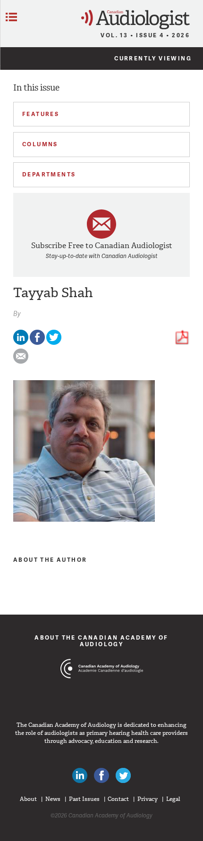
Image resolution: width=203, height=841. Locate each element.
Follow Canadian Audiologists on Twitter (123, 775)
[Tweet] (53, 342)
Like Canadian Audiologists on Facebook (101, 775)
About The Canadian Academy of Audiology (101, 640)
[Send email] (20, 361)
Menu (11, 17)
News (52, 799)
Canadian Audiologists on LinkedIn (79, 775)
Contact (118, 799)
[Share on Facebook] (37, 342)
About (28, 799)
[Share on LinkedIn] (20, 342)
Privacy (147, 799)
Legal (173, 799)
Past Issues (84, 799)
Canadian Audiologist (135, 19)
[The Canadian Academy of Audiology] (101, 686)
